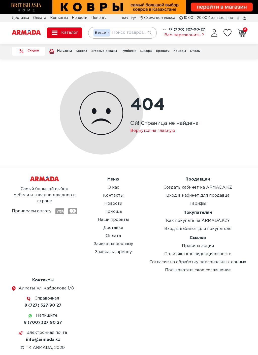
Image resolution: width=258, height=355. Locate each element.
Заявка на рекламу (113, 244)
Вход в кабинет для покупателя (197, 229)
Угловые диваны (104, 51)
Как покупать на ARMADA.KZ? (198, 221)
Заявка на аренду (113, 252)
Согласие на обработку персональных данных (197, 262)
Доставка (20, 17)
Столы (195, 51)
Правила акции (198, 246)
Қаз (125, 18)
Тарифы (197, 203)
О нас (113, 187)
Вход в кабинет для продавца (198, 195)
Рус (134, 18)
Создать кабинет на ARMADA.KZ (198, 187)
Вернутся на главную (152, 131)
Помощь (98, 17)
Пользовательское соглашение (198, 270)
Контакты (59, 17)
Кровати (163, 51)
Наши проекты (113, 220)
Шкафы (146, 51)
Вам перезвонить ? (184, 35)
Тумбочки (128, 51)
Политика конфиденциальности (198, 254)
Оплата (39, 17)
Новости (79, 17)
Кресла (81, 51)
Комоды (180, 51)
